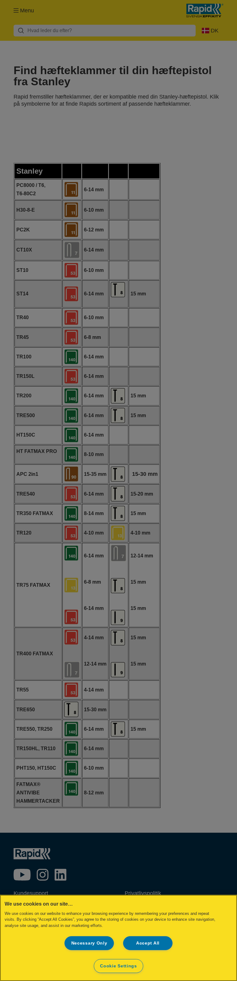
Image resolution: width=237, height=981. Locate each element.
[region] (118, 938)
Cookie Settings (118, 965)
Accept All (148, 943)
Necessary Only (89, 943)
